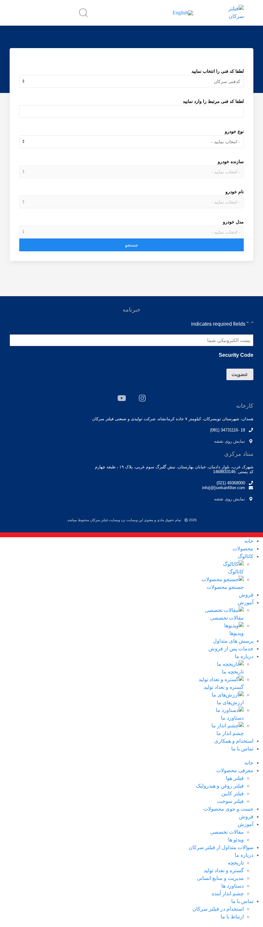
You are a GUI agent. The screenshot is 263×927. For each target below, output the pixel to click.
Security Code (236, 355)
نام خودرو (234, 191)
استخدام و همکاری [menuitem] (233, 741)
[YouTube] (121, 398)
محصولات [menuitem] (243, 548)
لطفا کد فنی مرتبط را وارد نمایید (213, 101)
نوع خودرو (234, 131)
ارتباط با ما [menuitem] (232, 916)
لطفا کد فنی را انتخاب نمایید (217, 71)
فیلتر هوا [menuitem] (235, 778)
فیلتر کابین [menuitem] (232, 793)
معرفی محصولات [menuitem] (234, 770)
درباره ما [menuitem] (244, 656)
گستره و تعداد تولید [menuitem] (224, 870)
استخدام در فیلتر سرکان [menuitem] (218, 909)
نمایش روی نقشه (229, 441)
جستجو (131, 244)
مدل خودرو (233, 221)
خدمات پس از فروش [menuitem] (230, 648)
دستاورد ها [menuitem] (232, 886)
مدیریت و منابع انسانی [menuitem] (220, 878)
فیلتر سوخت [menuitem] (230, 801)
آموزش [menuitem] (245, 602)
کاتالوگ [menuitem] (245, 556)
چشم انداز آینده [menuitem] (228, 893)
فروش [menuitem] (246, 594)
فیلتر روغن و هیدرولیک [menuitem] (220, 786)
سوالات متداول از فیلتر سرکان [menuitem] (221, 847)
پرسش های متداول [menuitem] (233, 641)
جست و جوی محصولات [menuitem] (228, 809)
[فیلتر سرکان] (231, 12)
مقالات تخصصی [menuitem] (227, 832)
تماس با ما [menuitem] (242, 748)
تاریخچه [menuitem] (236, 862)
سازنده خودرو (231, 161)
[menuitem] (122, 567)
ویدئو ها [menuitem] (236, 839)
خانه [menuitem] (248, 541)
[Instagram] (142, 398)
